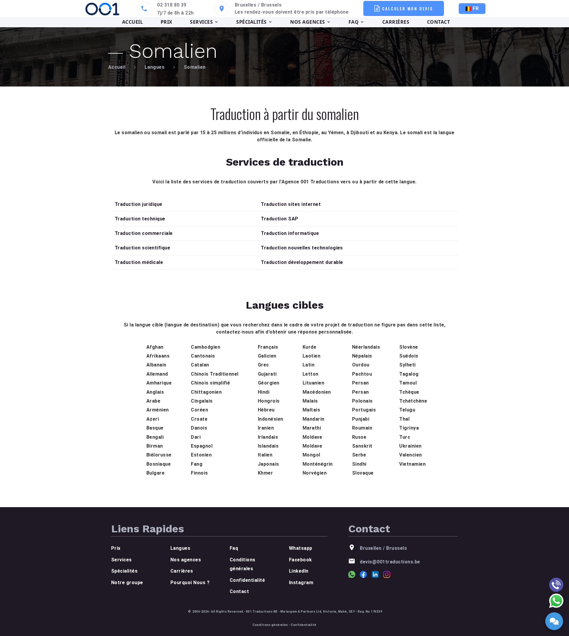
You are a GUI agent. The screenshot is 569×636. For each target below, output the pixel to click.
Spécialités (124, 571)
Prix (116, 548)
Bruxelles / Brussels (258, 5)
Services (121, 560)
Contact (239, 591)
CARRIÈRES (395, 22)
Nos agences (185, 560)
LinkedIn (299, 571)
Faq (234, 548)
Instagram (301, 582)
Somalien (195, 67)
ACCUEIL (132, 22)
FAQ (354, 22)
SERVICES (201, 22)
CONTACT (438, 22)
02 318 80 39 (171, 5)
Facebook (300, 560)
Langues (154, 67)
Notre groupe (127, 582)
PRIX (166, 22)
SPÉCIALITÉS (251, 22)
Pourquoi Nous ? (190, 582)
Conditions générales (270, 625)
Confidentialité (247, 580)
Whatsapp (300, 548)
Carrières (181, 571)
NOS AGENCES (307, 22)
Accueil (116, 67)
